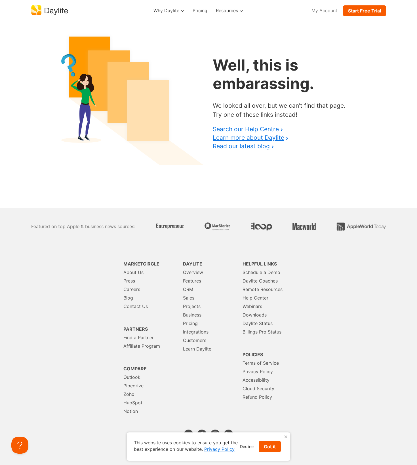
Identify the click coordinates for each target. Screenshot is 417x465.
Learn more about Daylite (248, 137)
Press (129, 281)
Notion (130, 411)
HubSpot (132, 402)
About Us (133, 272)
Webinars (252, 306)
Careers (131, 289)
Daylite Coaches (260, 281)
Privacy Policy (258, 371)
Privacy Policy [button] (219, 449)
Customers (194, 340)
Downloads (255, 315)
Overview (193, 272)
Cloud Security (258, 388)
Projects (192, 306)
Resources (227, 10)
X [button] (286, 437)
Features (192, 281)
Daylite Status (258, 323)
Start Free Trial (364, 11)
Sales (188, 298)
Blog (128, 298)
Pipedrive (133, 385)
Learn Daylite (197, 349)
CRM (188, 289)
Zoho (128, 394)
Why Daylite (167, 10)
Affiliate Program (141, 346)
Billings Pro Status (262, 332)
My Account (324, 10)
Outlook (131, 377)
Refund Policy (257, 397)
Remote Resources (263, 289)
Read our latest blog (241, 146)
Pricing (200, 10)
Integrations (195, 332)
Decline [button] (247, 446)
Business (192, 315)
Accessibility (256, 380)
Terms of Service (261, 363)
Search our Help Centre (246, 129)
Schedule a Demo (261, 272)
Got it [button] (270, 446)
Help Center (255, 298)
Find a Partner (138, 337)
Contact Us (135, 306)
